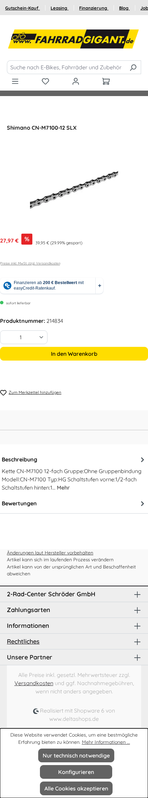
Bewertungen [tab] (19, 503)
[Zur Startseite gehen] (74, 39)
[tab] (74, 473)
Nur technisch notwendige (76, 755)
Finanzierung (93, 8)
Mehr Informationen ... (106, 742)
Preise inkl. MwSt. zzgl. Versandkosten (30, 263)
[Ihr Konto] (75, 81)
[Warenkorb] (106, 81)
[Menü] (15, 81)
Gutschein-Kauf (22, 8)
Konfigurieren (76, 771)
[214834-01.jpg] (74, 189)
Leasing (59, 8)
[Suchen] (133, 67)
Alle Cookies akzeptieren (76, 788)
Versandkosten (33, 683)
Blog (124, 8)
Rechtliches (23, 641)
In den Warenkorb (74, 353)
